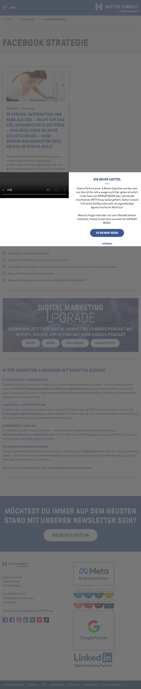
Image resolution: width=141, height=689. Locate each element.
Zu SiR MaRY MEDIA (107, 232)
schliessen (107, 243)
